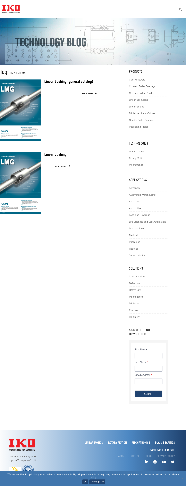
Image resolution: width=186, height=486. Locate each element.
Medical (133, 235)
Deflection (134, 283)
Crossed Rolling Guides (141, 93)
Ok (85, 481)
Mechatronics (136, 164)
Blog (149, 455)
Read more (87, 93)
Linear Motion (136, 151)
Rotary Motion (136, 158)
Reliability (134, 316)
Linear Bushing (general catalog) (68, 81)
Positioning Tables (138, 126)
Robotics (133, 248)
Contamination (137, 276)
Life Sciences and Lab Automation (147, 221)
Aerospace (135, 188)
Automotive (135, 208)
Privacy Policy (166, 455)
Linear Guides (136, 106)
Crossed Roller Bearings (142, 86)
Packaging (134, 242)
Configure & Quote (162, 449)
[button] (180, 9)
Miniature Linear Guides (142, 113)
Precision (134, 310)
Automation (135, 201)
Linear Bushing (55, 154)
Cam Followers (137, 79)
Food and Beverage (139, 215)
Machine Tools (136, 228)
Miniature (134, 303)
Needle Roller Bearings (141, 120)
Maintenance (136, 296)
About (122, 455)
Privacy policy (97, 481)
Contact (136, 455)
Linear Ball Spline (138, 99)
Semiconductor (137, 255)
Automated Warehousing (142, 194)
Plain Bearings (165, 442)
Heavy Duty (135, 290)
